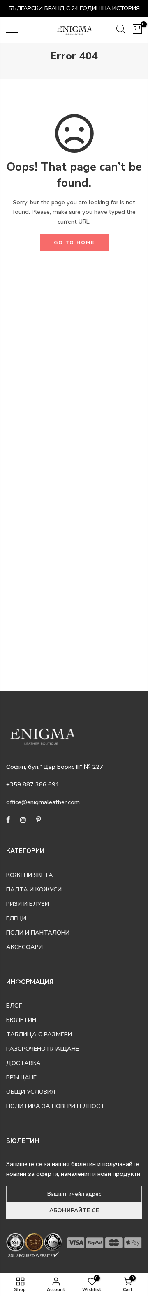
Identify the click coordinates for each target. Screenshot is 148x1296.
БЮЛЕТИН (21, 1020)
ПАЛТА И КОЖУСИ (34, 889)
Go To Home (74, 242)
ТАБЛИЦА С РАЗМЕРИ (39, 1034)
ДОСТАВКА (23, 1063)
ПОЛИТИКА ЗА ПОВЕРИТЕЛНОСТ (55, 1106)
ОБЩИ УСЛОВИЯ (30, 1092)
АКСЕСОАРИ (24, 947)
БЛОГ (14, 1005)
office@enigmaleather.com (43, 802)
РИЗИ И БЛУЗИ (27, 904)
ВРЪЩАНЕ (21, 1077)
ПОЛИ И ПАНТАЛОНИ (37, 932)
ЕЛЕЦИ (16, 918)
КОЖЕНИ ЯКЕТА (29, 875)
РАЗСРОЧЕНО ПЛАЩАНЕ (42, 1049)
